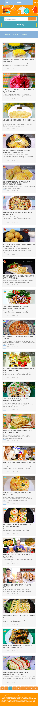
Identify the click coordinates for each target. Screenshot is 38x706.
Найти (32, 19)
